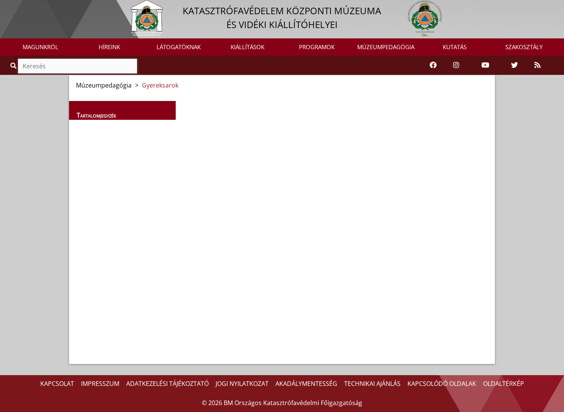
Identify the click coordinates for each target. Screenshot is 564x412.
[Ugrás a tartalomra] (14, 7)
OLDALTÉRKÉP (503, 383)
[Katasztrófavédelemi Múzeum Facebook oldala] (433, 65)
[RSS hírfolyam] (537, 65)
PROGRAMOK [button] (317, 47)
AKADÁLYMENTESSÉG (306, 383)
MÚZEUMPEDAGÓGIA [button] (385, 47)
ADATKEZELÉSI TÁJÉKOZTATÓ (167, 383)
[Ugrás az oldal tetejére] (184, 111)
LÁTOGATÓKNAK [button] (179, 47)
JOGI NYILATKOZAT (242, 383)
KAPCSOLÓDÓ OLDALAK (441, 383)
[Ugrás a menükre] (6, 7)
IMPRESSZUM (100, 383)
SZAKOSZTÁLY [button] (524, 47)
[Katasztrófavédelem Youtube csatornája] (485, 65)
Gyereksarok (160, 85)
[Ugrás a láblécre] (22, 7)
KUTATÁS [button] (455, 47)
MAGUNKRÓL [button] (40, 47)
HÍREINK (109, 47)
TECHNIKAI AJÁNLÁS (372, 383)
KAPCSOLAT (57, 383)
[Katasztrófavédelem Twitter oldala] (514, 65)
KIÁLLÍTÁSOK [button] (247, 47)
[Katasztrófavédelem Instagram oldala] (456, 65)
